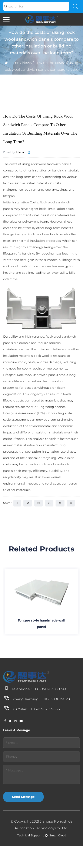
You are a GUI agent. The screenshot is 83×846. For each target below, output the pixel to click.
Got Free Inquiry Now (41, 839)
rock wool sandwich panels (51, 164)
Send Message (23, 797)
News (27, 63)
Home (14, 63)
